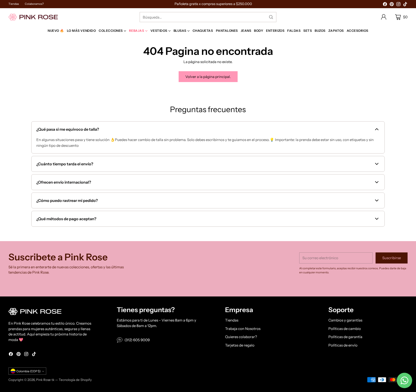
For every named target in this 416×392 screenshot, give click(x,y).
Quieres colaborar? (241, 336)
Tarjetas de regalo (239, 345)
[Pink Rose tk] (33, 17)
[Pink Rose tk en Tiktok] (405, 5)
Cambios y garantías (345, 320)
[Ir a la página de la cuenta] (383, 17)
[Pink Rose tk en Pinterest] (391, 5)
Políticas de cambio (344, 328)
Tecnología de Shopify (75, 380)
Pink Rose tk (45, 380)
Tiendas (231, 320)
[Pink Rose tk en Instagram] (398, 5)
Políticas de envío (343, 345)
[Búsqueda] (271, 17)
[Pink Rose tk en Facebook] (385, 5)
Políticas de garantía (345, 336)
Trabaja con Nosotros (242, 328)
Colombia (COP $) (28, 371)
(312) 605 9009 (137, 340)
